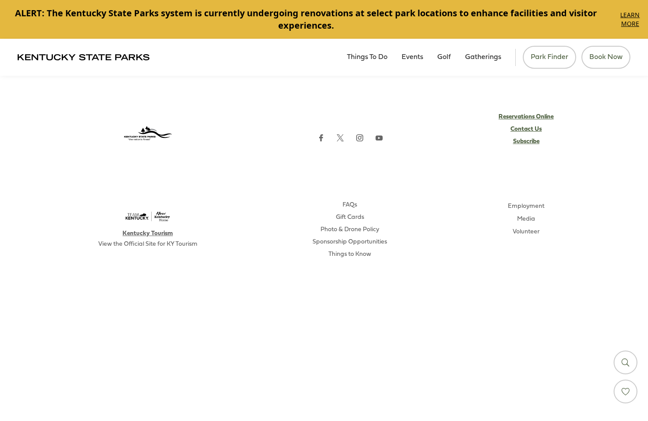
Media (526, 219)
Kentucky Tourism (148, 233)
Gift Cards (350, 217)
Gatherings (483, 57)
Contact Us (526, 129)
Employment (526, 206)
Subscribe (526, 141)
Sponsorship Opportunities (350, 242)
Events (412, 57)
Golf (444, 57)
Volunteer (526, 232)
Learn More (630, 19)
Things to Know (349, 254)
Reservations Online (526, 117)
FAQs (350, 205)
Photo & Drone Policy (349, 229)
